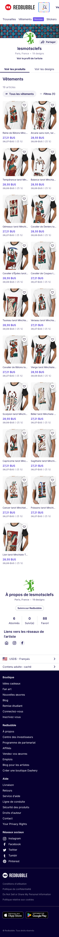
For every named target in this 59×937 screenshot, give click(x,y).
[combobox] (44, 7)
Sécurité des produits (16, 807)
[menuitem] (9, 19)
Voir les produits (14, 69)
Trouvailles (9, 19)
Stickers (52, 19)
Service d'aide (11, 796)
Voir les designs (44, 69)
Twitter (13, 849)
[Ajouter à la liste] (24, 105)
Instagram (15, 838)
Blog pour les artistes (16, 765)
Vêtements (31, 19)
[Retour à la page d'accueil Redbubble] (20, 7)
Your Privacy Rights (15, 824)
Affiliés (7, 748)
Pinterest (14, 861)
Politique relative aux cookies (18, 899)
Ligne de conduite (14, 801)
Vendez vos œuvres (15, 753)
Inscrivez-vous (12, 717)
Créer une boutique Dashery (20, 770)
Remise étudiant (12, 705)
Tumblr (13, 855)
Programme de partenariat (19, 742)
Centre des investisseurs (18, 737)
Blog (5, 700)
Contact (8, 818)
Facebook (15, 844)
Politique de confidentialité (17, 889)
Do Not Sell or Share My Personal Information (27, 894)
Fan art (7, 689)
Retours (7, 790)
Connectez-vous (13, 711)
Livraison (8, 785)
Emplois (7, 759)
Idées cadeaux (11, 683)
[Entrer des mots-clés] (44, 7)
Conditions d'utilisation (15, 883)
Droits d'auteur (12, 812)
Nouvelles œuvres (14, 694)
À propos (8, 731)
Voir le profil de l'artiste (29, 58)
